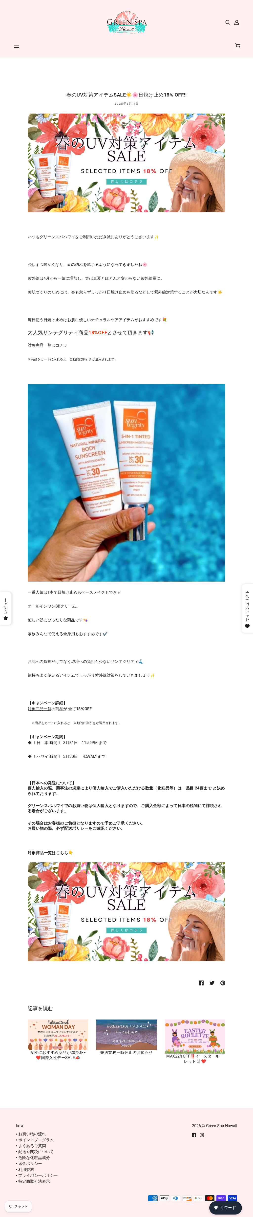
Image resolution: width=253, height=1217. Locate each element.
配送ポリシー (76, 828)
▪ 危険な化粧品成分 (33, 1157)
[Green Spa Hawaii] (126, 22)
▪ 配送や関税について (35, 1151)
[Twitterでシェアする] (212, 983)
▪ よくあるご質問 (31, 1145)
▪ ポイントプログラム (35, 1140)
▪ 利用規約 (25, 1169)
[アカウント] (236, 22)
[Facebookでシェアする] (201, 983)
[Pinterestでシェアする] (222, 983)
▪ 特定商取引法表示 (33, 1181)
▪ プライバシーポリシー (37, 1175)
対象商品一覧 (39, 709)
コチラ (61, 345)
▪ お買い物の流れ (31, 1134)
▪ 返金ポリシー (29, 1163)
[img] (227, 22)
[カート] (238, 46)
